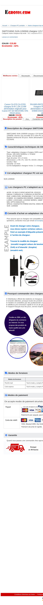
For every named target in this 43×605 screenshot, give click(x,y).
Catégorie (12, 20)
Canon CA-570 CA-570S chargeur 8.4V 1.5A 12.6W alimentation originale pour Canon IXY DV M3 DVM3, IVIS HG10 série (15, 108)
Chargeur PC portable (17, 25)
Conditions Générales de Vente (24, 594)
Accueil (29, 20)
